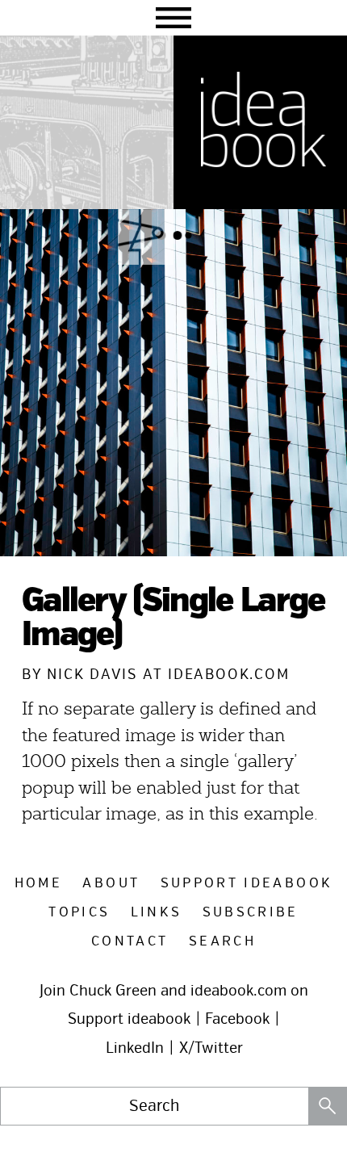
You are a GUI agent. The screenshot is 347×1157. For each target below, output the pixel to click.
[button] (173, 18)
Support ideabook (129, 1019)
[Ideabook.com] (260, 122)
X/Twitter (211, 1048)
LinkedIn (135, 1048)
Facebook (237, 1019)
